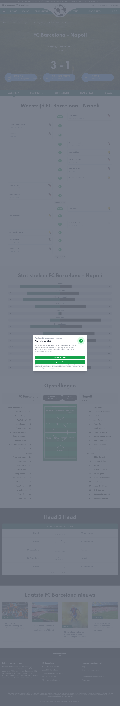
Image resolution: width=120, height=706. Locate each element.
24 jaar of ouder (60, 357)
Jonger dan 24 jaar (60, 362)
